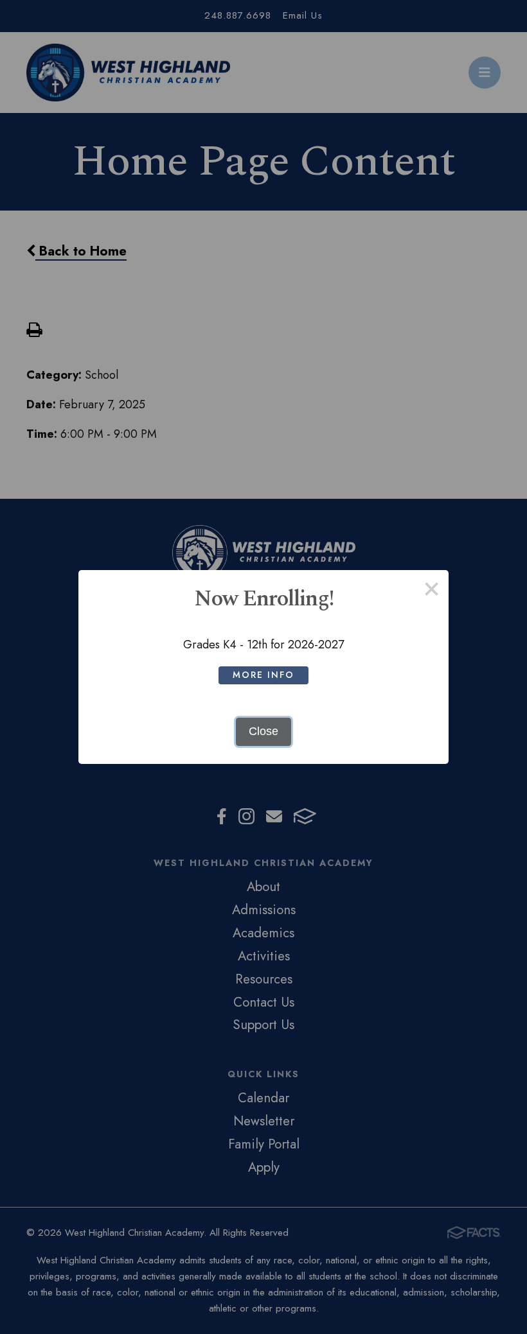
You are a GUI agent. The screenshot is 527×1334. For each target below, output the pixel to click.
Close (263, 731)
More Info (263, 674)
